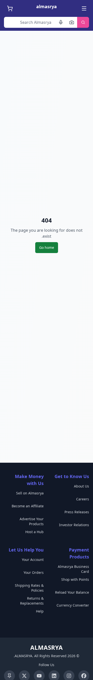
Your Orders (34, 572)
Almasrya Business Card (73, 569)
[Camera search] (71, 22)
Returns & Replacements (32, 601)
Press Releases (76, 512)
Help (40, 611)
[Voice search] (60, 22)
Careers (82, 499)
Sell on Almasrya (30, 493)
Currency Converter (73, 605)
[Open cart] (9, 8)
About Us (81, 486)
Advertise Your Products (32, 521)
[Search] (83, 22)
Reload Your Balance (72, 592)
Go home (46, 247)
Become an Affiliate (28, 506)
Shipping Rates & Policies (29, 588)
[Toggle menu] (83, 8)
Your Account (33, 559)
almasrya (46, 6)
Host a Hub (34, 531)
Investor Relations (74, 524)
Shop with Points (75, 579)
